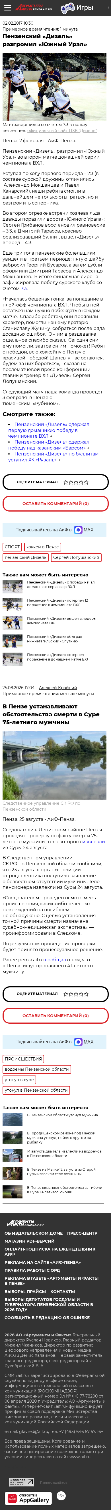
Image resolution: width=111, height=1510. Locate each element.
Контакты (62, 1291)
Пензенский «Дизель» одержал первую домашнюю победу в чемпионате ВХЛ (48, 430)
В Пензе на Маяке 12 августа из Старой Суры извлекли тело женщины (61, 1171)
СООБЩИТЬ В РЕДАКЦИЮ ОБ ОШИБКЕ (47, 1317)
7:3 (24, 288)
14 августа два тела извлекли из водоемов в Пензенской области (64, 1153)
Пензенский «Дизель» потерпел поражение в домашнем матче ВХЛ (58, 657)
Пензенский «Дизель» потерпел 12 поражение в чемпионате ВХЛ (57, 602)
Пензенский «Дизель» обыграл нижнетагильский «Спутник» (54, 638)
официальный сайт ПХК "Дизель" (62, 130)
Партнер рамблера (53, 1482)
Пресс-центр (82, 1233)
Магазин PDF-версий (30, 1241)
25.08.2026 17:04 (18, 687)
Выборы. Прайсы (25, 1291)
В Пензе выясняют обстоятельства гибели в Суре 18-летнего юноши (64, 1189)
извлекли (93, 841)
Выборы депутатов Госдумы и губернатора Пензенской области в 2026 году (49, 1304)
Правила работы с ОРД (32, 1270)
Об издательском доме (34, 1233)
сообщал (55, 959)
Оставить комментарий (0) (55, 503)
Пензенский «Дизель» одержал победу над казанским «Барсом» (48, 445)
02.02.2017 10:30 (18, 23)
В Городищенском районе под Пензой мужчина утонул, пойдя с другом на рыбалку (61, 1137)
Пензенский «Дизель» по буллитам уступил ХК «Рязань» (53, 457)
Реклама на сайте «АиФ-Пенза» (43, 1262)
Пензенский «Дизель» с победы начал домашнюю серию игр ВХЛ (61, 584)
